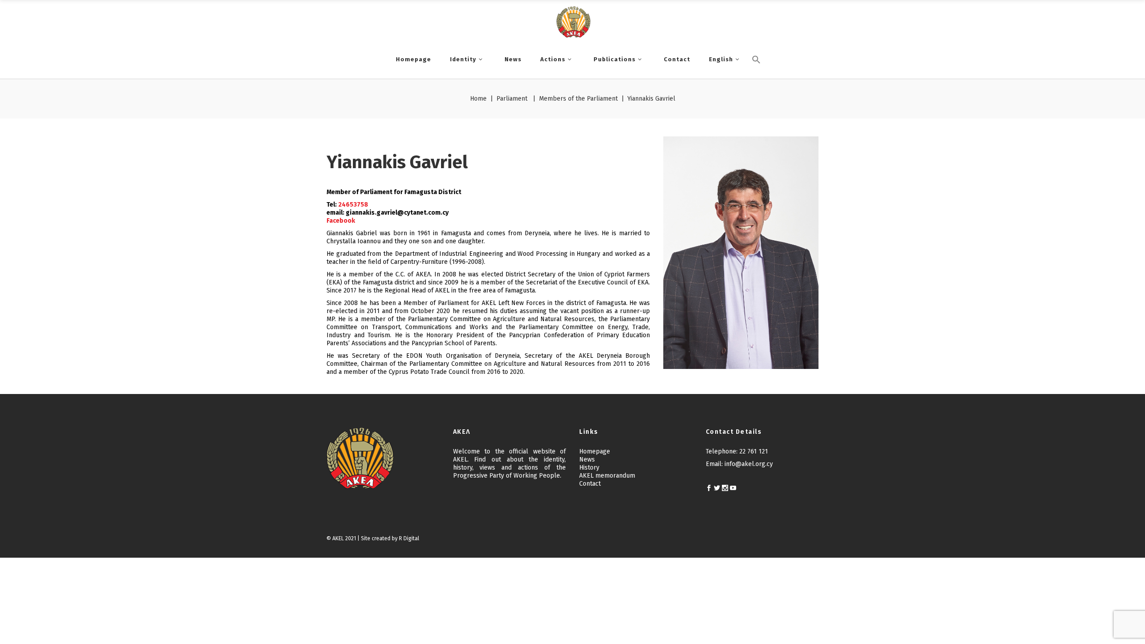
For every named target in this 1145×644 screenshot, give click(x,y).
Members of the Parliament (578, 99)
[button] (756, 74)
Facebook (341, 221)
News (587, 459)
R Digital (409, 538)
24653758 (353, 204)
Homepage (594, 451)
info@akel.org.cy (749, 464)
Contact (590, 483)
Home (478, 99)
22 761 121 (753, 451)
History (589, 467)
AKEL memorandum (607, 475)
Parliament (511, 99)
